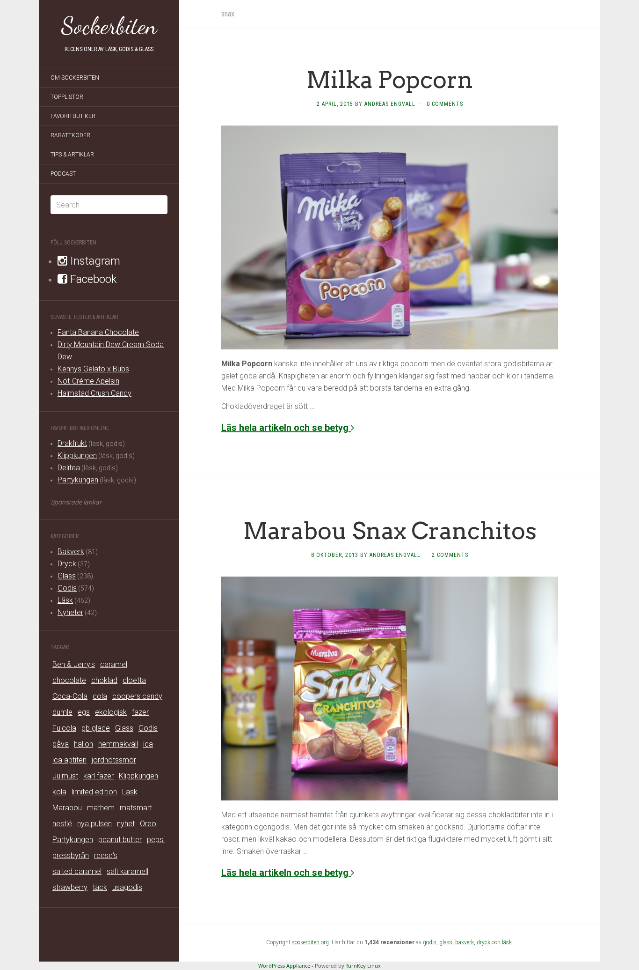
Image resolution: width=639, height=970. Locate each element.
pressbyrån (70, 855)
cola (100, 696)
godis (429, 942)
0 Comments (445, 104)
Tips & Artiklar (72, 154)
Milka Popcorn (389, 80)
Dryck (67, 563)
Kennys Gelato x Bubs (93, 368)
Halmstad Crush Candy (94, 393)
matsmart (136, 807)
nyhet (126, 823)
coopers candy (137, 696)
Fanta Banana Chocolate (98, 332)
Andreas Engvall (389, 104)
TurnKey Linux (363, 965)
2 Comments (450, 555)
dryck (483, 942)
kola (59, 791)
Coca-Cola (69, 696)
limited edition (94, 791)
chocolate (69, 680)
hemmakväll (118, 744)
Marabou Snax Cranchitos (390, 531)
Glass (67, 575)
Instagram (93, 260)
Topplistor (67, 97)
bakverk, (466, 942)
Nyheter (70, 612)
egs (84, 712)
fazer (140, 712)
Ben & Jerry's (73, 664)
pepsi (156, 839)
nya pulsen (94, 823)
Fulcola (64, 728)
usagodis (127, 887)
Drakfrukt (72, 443)
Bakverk (71, 551)
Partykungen (78, 479)
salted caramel (77, 871)
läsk (507, 942)
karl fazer (98, 775)
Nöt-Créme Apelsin (88, 381)
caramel (113, 664)
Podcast (63, 173)
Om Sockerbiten (75, 77)
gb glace (95, 728)
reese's (105, 855)
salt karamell (127, 871)
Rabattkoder (70, 135)
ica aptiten (69, 759)
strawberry (69, 887)
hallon (83, 744)
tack (100, 887)
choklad (104, 680)
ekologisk (111, 712)
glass (445, 942)
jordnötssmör (114, 759)
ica (148, 744)
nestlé (62, 823)
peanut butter (120, 839)
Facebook (92, 279)
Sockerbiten (109, 25)
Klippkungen (77, 455)
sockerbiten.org (310, 942)
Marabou (67, 807)
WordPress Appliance (284, 965)
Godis (67, 588)
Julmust (65, 775)
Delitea (69, 467)
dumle (62, 712)
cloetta (134, 680)
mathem (101, 807)
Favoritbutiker (73, 116)
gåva (60, 744)
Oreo (148, 823)
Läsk (65, 600)
